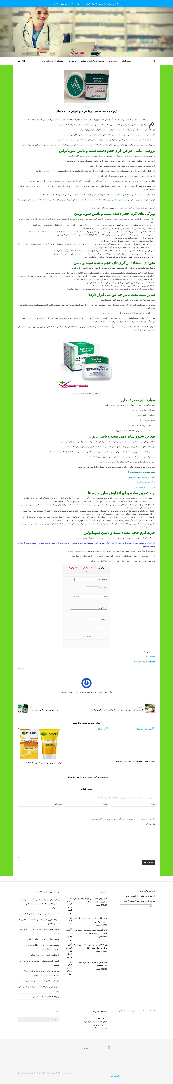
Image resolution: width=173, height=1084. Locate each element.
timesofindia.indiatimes (144, 661)
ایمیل (105, 804)
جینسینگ (133, 551)
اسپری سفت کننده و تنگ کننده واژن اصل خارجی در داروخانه (135, 761)
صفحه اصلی (126, 61)
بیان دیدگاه (150, 824)
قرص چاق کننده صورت (145, 487)
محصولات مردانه (100, 1027)
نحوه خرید (113, 61)
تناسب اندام (86, 107)
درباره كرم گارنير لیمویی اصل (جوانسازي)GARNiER (44, 763)
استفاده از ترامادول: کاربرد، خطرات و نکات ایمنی (39, 913)
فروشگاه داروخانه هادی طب (53, 61)
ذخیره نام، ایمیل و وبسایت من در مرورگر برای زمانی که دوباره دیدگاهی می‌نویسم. (122, 818)
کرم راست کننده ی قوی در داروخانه (45, 955)
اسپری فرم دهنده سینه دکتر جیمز (141, 477)
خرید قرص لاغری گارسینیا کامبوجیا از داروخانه (41, 980)
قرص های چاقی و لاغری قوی (95, 1021)
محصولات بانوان (100, 1024)
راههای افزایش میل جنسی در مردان (45, 996)
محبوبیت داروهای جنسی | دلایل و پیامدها (42, 939)
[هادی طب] (86, 1057)
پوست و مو (102, 1018)
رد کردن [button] (55, 3)
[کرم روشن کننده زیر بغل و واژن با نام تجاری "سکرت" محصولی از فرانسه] (150, 708)
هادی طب (119, 1010)
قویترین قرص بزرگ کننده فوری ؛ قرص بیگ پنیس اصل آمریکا (88, 777)
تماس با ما (72, 61)
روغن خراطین (117, 199)
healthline (150, 656)
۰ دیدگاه (21, 668)
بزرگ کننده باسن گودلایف (144, 482)
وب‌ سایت (58, 804)
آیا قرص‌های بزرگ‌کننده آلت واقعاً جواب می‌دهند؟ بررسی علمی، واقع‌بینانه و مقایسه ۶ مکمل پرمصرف (39, 903)
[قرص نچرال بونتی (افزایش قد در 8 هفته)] (23, 708)
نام (153, 804)
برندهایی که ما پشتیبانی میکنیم (92, 61)
